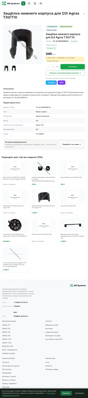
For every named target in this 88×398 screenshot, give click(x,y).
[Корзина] (35, 3)
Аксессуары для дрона (10, 366)
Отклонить (79, 393)
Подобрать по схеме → (71, 144)
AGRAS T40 (6, 332)
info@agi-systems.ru (21, 316)
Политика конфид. (51, 369)
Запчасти (5, 362)
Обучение (5, 387)
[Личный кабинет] (29, 3)
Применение (6, 373)
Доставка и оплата (9, 376)
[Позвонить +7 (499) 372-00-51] (23, 3)
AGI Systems (13, 3)
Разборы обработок (9, 383)
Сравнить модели (8, 353)
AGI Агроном (6, 369)
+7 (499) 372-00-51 (20, 302)
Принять (66, 393)
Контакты (48, 366)
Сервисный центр (51, 332)
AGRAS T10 (6, 325)
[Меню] (41, 3)
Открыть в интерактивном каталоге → (65, 73)
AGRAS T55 (6, 336)
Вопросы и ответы (9, 380)
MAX (61, 83)
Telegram (51, 83)
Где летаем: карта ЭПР (53, 339)
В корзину (73, 67)
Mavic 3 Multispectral (9, 350)
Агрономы (49, 328)
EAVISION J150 (7, 346)
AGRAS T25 (6, 328)
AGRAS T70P (6, 339)
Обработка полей (51, 325)
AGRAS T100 (6, 343)
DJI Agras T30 (51, 48)
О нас (47, 362)
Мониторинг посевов (52, 336)
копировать (74, 41)
